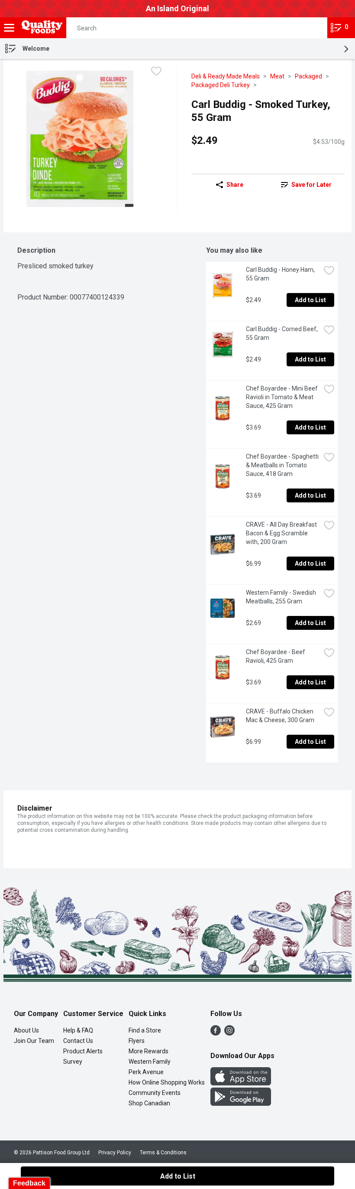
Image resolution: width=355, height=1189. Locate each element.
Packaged (308, 76)
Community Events (155, 1092)
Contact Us (78, 1040)
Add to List (310, 299)
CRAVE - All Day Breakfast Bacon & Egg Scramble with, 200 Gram (282, 533)
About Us (26, 1030)
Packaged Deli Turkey (220, 84)
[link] (306, 185)
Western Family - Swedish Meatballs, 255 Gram (281, 597)
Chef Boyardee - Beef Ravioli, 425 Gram (276, 656)
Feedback (29, 1183)
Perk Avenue (146, 1071)
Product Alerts (83, 1051)
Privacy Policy (114, 1153)
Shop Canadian (149, 1103)
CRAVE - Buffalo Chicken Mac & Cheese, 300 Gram (280, 715)
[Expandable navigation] (9, 28)
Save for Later (311, 184)
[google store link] (240, 1103)
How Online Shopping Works (167, 1082)
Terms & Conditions (163, 1153)
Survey (72, 1061)
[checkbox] (156, 72)
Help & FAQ (78, 1030)
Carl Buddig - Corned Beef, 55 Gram (282, 333)
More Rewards (148, 1051)
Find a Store (145, 1030)
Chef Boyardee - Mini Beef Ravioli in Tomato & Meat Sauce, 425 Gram (282, 397)
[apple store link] (240, 1083)
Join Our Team (34, 1040)
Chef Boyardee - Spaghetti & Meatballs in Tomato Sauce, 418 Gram (283, 465)
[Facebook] (215, 1033)
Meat (277, 76)
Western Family (150, 1061)
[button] (313, 27)
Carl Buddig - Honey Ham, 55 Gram (281, 274)
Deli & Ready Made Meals (225, 76)
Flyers (137, 1040)
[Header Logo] (40, 28)
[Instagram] (229, 1033)
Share (234, 184)
